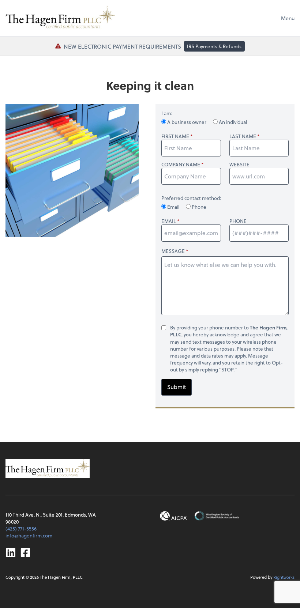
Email (173, 206)
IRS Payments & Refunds (214, 46)
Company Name (180, 164)
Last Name (242, 136)
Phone (198, 206)
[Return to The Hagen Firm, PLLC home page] (60, 17)
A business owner (186, 121)
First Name (175, 136)
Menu (288, 18)
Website (239, 164)
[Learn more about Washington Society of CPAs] (216, 516)
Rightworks (284, 577)
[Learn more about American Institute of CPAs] (173, 516)
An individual (232, 121)
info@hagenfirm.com (28, 535)
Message (173, 251)
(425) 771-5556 (21, 528)
